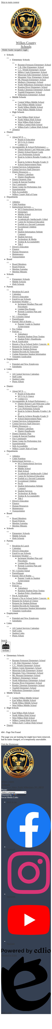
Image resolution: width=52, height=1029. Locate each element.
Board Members (19, 264)
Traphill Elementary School (30, 92)
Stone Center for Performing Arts (26, 187)
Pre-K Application (20, 341)
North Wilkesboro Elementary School (34, 85)
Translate (22, 795)
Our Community (19, 184)
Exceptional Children (27, 227)
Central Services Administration (26, 167)
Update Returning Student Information (29, 354)
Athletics (16, 202)
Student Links (18, 379)
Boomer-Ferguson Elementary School (34, 65)
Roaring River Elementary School (32, 87)
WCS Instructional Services (30, 209)
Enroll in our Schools (21, 299)
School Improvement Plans (29, 164)
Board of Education (26, 139)
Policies (15, 331)
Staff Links (17, 376)
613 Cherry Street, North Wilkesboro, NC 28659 (22, 787)
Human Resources (20, 252)
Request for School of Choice (25, 346)
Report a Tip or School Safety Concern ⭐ (31, 344)
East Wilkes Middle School (29, 104)
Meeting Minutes (19, 272)
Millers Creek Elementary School (32, 72)
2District (16, 129)
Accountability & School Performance (29, 147)
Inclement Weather (20, 301)
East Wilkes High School (29, 117)
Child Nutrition (19, 204)
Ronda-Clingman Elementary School (34, 90)
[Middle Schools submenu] (13, 100)
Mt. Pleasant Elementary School (32, 80)
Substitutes (17, 366)
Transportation (18, 257)
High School (23, 217)
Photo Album (18, 381)
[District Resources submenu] (30, 172)
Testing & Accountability (29, 242)
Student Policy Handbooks (29, 339)
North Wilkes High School (29, 119)
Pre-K (20, 229)
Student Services (25, 237)
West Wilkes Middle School (30, 109)
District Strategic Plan (21, 179)
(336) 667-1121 (14, 790)
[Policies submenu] (21, 332)
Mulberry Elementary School (30, 82)
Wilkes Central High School (30, 124)
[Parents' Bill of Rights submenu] (33, 322)
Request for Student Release (24, 349)
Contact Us (23, 144)
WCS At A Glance (26, 142)
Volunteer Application (21, 356)
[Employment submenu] (8, 362)
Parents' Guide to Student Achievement (29, 325)
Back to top (12, 802)
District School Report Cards (30, 152)
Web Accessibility (20, 192)
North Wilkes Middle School (30, 107)
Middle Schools (19, 281)
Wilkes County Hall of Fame (24, 194)
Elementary (23, 212)
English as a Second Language (31, 224)
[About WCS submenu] (25, 137)
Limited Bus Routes (26, 309)
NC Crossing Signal (21, 316)
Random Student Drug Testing (31, 336)
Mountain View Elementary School (33, 77)
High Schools (18, 284)
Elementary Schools (21, 279)
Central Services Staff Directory (26, 169)
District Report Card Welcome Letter (34, 149)
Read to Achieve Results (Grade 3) (33, 162)
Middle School (24, 214)
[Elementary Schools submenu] (8, 658)
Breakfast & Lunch (20, 291)
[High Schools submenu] (13, 115)
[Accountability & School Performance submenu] (47, 147)
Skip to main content (10, 2)
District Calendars (25, 174)
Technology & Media (27, 239)
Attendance (23, 334)
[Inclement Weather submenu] (30, 302)
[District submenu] (8, 135)
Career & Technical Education (31, 222)
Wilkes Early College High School (33, 127)
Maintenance (17, 254)
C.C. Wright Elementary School (32, 70)
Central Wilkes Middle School (31, 102)
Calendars (16, 294)
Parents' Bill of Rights (21, 321)
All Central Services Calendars (25, 374)
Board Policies (18, 267)
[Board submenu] (8, 262)
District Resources (20, 172)
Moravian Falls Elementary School (33, 75)
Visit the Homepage (9, 744)
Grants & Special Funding (23, 182)
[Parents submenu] (8, 289)
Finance (15, 249)
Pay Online (17, 329)
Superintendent (18, 189)
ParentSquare (18, 319)
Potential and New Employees (25, 364)
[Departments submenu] (8, 200)
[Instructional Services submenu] (32, 207)
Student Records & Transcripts (25, 351)
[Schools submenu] (8, 277)
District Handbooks (26, 177)
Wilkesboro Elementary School (31, 94)
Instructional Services (21, 207)
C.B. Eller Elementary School (31, 67)
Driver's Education (20, 247)
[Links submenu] (8, 372)
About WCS (17, 137)
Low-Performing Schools (29, 154)
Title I (20, 244)
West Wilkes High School (29, 122)
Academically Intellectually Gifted (33, 219)
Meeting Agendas (20, 269)
